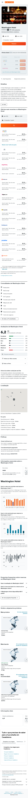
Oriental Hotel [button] (4, 630)
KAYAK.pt (7, 792)
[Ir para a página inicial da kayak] (9, 2)
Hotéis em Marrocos (8, 793)
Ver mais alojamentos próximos (22, 612)
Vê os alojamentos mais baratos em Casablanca (21, 644)
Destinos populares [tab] (21, 741)
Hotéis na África (18, 792)
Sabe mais (4, 269)
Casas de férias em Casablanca (10, 760)
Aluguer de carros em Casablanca (11, 754)
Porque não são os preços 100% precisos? (12, 784)
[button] (2, 2)
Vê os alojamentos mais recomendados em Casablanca (21, 676)
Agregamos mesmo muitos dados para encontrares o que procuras (11, 781)
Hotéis (12, 792)
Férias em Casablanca (8, 756)
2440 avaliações (16, 30)
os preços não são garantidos (7, 774)
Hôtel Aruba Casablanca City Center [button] (9, 694)
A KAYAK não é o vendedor (9, 779)
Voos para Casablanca (8, 752)
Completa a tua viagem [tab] (9, 741)
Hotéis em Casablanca (9, 758)
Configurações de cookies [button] (6, 275)
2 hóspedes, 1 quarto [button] (8, 40)
